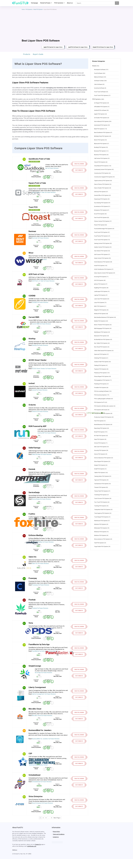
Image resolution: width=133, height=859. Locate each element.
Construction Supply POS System (103, 177)
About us (70, 3)
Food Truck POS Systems (101, 95)
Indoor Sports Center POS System (103, 273)
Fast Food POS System (100, 217)
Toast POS (33, 207)
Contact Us (38, 844)
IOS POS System (98, 280)
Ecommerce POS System (101, 206)
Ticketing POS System (100, 494)
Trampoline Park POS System (102, 509)
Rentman (32, 231)
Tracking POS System (100, 505)
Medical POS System (100, 313)
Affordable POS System (100, 106)
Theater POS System (100, 487)
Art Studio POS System (100, 117)
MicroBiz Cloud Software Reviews (42, 715)
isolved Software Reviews (39, 390)
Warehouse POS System (100, 520)
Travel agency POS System (101, 513)
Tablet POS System (99, 472)
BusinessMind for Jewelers (40, 730)
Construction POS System (101, 173)
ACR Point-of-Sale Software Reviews (43, 281)
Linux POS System (99, 302)
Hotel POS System (99, 265)
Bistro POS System (99, 140)
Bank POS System (99, 128)
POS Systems (58, 3)
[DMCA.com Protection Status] (57, 842)
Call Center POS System (100, 158)
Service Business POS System (102, 457)
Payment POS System (100, 369)
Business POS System (100, 154)
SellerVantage (34, 448)
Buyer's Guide (38, 54)
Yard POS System (99, 542)
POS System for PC (99, 402)
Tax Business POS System (101, 483)
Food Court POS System (100, 232)
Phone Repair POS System (101, 376)
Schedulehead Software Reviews (42, 781)
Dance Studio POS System (101, 188)
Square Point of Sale (37, 183)
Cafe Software (98, 84)
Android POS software (100, 110)
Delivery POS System (100, 191)
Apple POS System (99, 114)
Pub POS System (99, 420)
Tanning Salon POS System (101, 476)
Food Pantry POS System (101, 236)
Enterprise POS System (100, 210)
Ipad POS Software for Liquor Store (77, 47)
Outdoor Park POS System (101, 361)
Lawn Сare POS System (100, 298)
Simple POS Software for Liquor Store (103, 47)
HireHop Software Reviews (40, 345)
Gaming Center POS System (101, 243)
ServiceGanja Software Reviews (41, 499)
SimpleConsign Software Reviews (42, 672)
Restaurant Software (99, 69)
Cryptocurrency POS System (102, 180)
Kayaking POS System (100, 287)
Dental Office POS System (101, 195)
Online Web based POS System (102, 350)
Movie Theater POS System (101, 324)
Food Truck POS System (101, 239)
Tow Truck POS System (100, 502)
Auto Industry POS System (101, 121)
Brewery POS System (100, 151)
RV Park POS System (100, 435)
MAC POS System (99, 306)
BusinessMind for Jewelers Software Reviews (45, 739)
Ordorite (32, 405)
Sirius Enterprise (35, 796)
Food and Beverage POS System (103, 228)
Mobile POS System (99, 321)
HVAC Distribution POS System (102, 269)
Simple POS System (99, 465)
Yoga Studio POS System (101, 546)
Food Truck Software (100, 91)
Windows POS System (100, 531)
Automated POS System (100, 125)
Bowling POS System (100, 147)
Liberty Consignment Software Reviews (44, 694)
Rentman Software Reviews (40, 238)
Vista (31, 623)
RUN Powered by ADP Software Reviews (44, 433)
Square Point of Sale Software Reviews (44, 192)
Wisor (31, 253)
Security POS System (100, 450)
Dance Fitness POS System (101, 184)
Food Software (98, 73)
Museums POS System (100, 335)
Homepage (34, 3)
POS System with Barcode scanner (103, 406)
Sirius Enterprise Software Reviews (42, 803)
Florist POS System (99, 225)
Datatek (32, 469)
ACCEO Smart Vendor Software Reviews (44, 368)
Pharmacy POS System (100, 372)
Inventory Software (99, 88)
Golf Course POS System (101, 254)
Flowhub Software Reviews (40, 608)
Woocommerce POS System (102, 539)
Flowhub (32, 600)
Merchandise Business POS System (104, 317)
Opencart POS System (100, 354)
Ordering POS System (100, 358)
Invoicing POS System (100, 276)
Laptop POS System (99, 295)
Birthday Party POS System (101, 136)
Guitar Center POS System (101, 258)
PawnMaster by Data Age (39, 644)
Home (23, 9)
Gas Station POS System (101, 250)
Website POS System (100, 524)
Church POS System (99, 162)
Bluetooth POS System (100, 143)
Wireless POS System (100, 535)
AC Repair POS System (100, 103)
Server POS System (99, 454)
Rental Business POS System (102, 424)
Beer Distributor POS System (102, 132)
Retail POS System (38, 9)
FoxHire (32, 514)
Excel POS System (99, 213)
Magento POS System (100, 310)
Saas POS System (99, 439)
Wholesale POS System (100, 528)
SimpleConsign (35, 666)
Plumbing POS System (100, 384)
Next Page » (57, 818)
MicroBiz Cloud (35, 709)
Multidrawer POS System (101, 332)
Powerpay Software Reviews (40, 585)
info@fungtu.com (31, 846)
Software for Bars (99, 80)
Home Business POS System (102, 262)
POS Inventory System (100, 395)
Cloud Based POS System (101, 165)
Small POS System (99, 469)
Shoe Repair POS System (101, 461)
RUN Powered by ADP (37, 426)
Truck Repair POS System (101, 517)
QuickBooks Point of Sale (39, 159)
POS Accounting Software (101, 391)
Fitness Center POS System (101, 221)
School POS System (99, 443)
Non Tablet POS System (100, 343)
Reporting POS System (100, 428)
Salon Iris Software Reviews (40, 563)
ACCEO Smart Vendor (38, 360)
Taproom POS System (100, 480)
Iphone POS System (99, 284)
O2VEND (32, 296)
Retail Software (45, 3)
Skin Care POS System (100, 446)
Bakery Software (98, 77)
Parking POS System (99, 365)
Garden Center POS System (101, 247)
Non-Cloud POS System (100, 347)
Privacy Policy (56, 831)
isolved (32, 383)
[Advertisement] (77, 23)
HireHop (32, 339)
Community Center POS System (102, 169)
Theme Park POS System (101, 491)
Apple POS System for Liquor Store (53, 47)
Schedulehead (34, 775)
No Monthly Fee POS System (102, 339)
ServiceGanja (34, 492)
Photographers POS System (101, 380)
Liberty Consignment (37, 687)
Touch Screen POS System (101, 498)
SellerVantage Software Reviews (42, 454)
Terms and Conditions (58, 834)
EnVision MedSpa (36, 535)
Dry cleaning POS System (101, 202)
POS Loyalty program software (102, 398)
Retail (94, 66)
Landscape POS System (100, 291)
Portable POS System (100, 387)
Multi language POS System (101, 328)
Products (26, 54)
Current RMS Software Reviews (41, 324)
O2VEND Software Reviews (40, 302)
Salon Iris (32, 557)
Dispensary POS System (100, 199)
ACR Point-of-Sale (36, 274)
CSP (30, 753)
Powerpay (33, 578)
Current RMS (34, 317)
